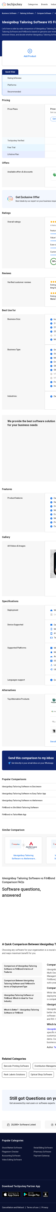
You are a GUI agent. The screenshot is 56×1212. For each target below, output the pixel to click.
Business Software (9, 13)
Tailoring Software (27, 13)
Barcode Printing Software (16, 1066)
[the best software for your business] (12, 5)
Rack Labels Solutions (14, 1074)
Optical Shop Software (41, 1074)
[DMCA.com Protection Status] (45, 1196)
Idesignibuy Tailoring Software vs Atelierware (23, 857)
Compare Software (44, 13)
